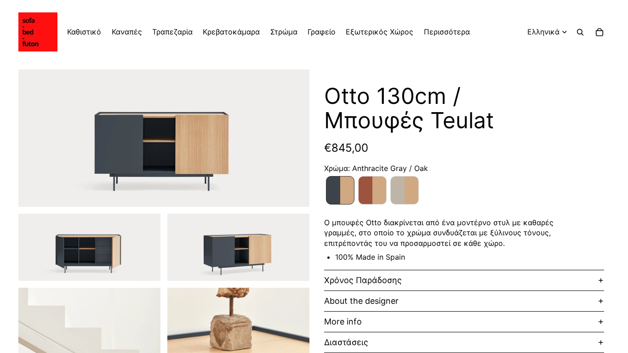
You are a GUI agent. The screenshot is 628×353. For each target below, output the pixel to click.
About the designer (361, 301)
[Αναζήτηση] (580, 32)
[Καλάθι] (599, 32)
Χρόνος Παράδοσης (363, 280)
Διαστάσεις (346, 342)
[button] (340, 190)
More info (343, 321)
